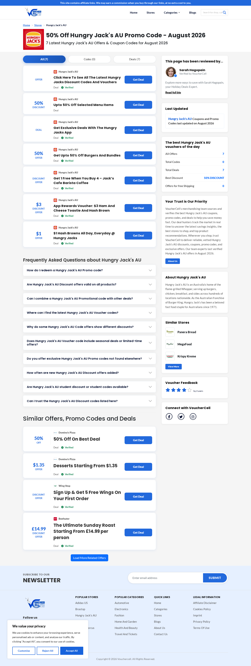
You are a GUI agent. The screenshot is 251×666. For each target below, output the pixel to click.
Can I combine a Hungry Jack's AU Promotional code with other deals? (80, 298)
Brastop (80, 609)
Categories (171, 12)
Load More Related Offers (89, 557)
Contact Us (161, 634)
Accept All (72, 650)
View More (173, 366)
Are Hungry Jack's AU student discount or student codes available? (77, 387)
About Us (172, 261)
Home (133, 12)
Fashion (119, 615)
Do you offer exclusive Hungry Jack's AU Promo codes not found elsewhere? (84, 359)
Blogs (192, 12)
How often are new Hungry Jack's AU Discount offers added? (73, 373)
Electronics (121, 609)
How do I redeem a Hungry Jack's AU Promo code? (65, 270)
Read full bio (173, 92)
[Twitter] (181, 416)
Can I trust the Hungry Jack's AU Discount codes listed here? (72, 401)
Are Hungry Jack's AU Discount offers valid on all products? (71, 284)
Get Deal (138, 79)
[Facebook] (169, 416)
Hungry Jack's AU (86, 615)
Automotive (122, 602)
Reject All (47, 650)
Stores (151, 12)
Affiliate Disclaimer (205, 602)
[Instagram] (193, 416)
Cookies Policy (202, 609)
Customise (24, 650)
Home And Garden (126, 621)
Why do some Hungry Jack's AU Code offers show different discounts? (80, 327)
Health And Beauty (126, 627)
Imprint (197, 615)
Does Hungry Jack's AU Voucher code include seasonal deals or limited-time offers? (84, 343)
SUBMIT (215, 577)
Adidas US (81, 602)
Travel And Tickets (126, 634)
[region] (47, 639)
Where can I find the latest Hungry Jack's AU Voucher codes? (72, 313)
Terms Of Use (201, 627)
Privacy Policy (201, 621)
